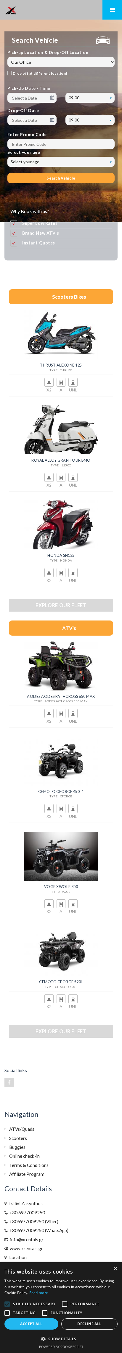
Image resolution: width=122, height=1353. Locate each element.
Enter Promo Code (27, 134)
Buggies (17, 1147)
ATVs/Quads (21, 1129)
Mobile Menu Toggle (112, 10)
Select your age (23, 152)
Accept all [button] (31, 1323)
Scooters (18, 1138)
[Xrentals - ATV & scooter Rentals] (61, 10)
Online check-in (24, 1156)
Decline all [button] (89, 1323)
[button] (61, 1339)
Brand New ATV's (40, 233)
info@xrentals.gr (26, 1239)
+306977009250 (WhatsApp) (38, 1230)
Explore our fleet (61, 605)
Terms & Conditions (29, 1165)
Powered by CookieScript (61, 1346)
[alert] (61, 1307)
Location (17, 1257)
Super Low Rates (40, 223)
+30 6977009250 (26, 1212)
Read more (38, 1292)
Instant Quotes (38, 242)
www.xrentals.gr (25, 1248)
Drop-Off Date (23, 110)
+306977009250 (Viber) (33, 1221)
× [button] (115, 1268)
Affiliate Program (26, 1174)
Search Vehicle (60, 178)
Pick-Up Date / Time (28, 88)
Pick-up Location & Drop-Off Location (47, 52)
